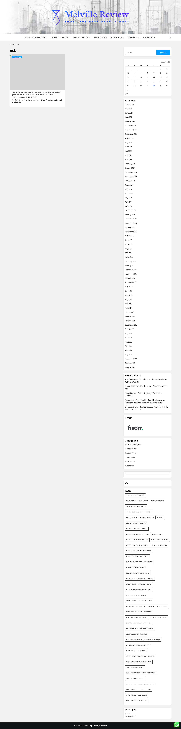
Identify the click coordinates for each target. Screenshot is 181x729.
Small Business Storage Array (136, 701)
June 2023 (129, 244)
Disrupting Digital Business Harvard (138, 584)
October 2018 (130, 363)
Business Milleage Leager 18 (135, 567)
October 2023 (130, 227)
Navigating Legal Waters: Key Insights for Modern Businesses (143, 394)
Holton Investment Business (135, 606)
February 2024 (130, 210)
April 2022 (128, 304)
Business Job (117, 37)
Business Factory (60, 37)
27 (147, 86)
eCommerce (134, 37)
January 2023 (130, 265)
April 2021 (128, 346)
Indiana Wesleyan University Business (139, 612)
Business (160, 517)
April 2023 (128, 253)
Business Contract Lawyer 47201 (137, 556)
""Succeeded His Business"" (135, 495)
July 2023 (128, 240)
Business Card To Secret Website (137, 545)
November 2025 (131, 130)
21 (154, 82)
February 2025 (130, 164)
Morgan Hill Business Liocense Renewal (139, 628)
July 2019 (128, 354)
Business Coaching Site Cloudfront (138, 551)
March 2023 (129, 257)
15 (160, 77)
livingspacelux (130, 716)
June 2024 (129, 193)
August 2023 (129, 236)
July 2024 (128, 189)
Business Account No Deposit (136, 523)
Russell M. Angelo (20, 97)
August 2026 (129, 104)
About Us (148, 37)
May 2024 (128, 198)
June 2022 (129, 295)
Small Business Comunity (134, 667)
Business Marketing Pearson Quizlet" (139, 562)
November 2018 (131, 359)
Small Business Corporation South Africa (140, 673)
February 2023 (130, 261)
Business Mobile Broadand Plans (137, 573)
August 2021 (129, 329)
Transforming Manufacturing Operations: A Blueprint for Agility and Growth (146, 380)
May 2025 (128, 151)
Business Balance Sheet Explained (137, 534)
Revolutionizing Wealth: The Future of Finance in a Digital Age (146, 387)
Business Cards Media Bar (159, 540)
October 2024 (130, 181)
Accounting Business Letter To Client (139, 512)
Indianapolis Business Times (158, 606)
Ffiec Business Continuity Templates (138, 590)
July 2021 (128, 333)
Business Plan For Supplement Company (140, 578)
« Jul (126, 94)
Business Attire (81, 37)
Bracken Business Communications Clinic (140, 517)
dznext (127, 714)
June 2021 (129, 337)
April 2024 (128, 202)
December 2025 (131, 125)
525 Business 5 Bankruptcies (136, 506)
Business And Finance (36, 37)
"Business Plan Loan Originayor (137, 501)
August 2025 (129, 138)
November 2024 (131, 176)
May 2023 (128, 248)
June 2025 (129, 147)
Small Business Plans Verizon (136, 695)
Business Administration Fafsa (136, 529)
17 (128, 82)
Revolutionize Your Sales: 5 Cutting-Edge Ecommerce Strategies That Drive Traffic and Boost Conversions (145, 401)
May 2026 (128, 117)
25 (134, 86)
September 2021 (131, 325)
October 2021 (130, 320)
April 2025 (128, 155)
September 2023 (131, 231)
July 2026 (128, 108)
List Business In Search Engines (136, 617)
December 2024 (131, 172)
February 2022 (130, 312)
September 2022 (131, 282)
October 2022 (130, 278)
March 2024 (129, 206)
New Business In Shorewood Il (136, 651)
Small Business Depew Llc (135, 678)
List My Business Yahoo (158, 617)
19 (141, 82)
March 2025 (129, 159)
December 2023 (131, 219)
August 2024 (129, 185)
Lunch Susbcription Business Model (138, 623)
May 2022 (128, 299)
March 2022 (129, 308)
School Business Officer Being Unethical (140, 656)
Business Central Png (159, 545)
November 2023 (131, 223)
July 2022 (128, 291)
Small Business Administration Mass (138, 662)
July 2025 (128, 142)
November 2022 (131, 274)
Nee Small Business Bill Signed (136, 634)
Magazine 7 (93, 726)
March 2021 (129, 350)
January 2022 (130, 316)
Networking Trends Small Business (138, 645)
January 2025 (130, 168)
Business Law (100, 37)
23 (167, 82)
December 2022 (131, 270)
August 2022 (129, 287)
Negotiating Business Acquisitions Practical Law (143, 640)
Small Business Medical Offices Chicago (140, 684)
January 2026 (130, 121)
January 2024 (130, 215)
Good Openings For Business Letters (139, 601)
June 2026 (129, 113)
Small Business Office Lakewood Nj (138, 689)
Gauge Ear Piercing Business (136, 595)
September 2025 (131, 134)
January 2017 (130, 367)
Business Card (157, 534)
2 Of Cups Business (157, 501)
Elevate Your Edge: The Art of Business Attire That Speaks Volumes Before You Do (146, 408)
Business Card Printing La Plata (137, 540)
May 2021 (128, 342)
